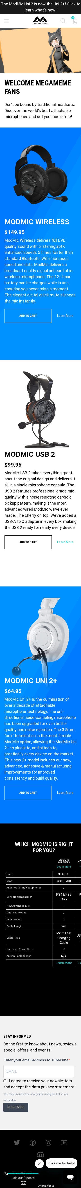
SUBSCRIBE (15, 1107)
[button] (63, 22)
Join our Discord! (23, 1178)
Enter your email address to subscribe (35, 1060)
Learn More (65, 316)
